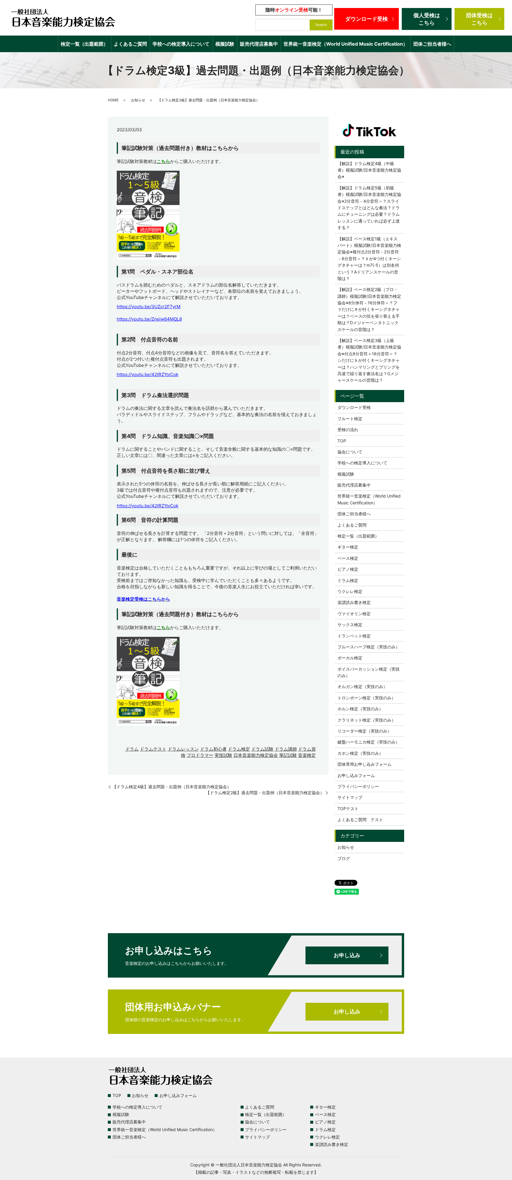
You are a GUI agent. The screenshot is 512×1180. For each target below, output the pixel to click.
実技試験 (223, 755)
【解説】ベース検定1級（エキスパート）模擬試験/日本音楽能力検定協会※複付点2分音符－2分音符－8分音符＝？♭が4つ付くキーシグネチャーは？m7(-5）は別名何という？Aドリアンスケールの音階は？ (369, 258)
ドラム (132, 749)
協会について (349, 451)
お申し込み (347, 955)
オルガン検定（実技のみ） (362, 686)
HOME (113, 100)
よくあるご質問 (130, 44)
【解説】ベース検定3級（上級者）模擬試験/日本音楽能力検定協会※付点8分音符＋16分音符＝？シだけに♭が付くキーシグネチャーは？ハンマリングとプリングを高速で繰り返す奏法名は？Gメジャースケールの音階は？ (369, 360)
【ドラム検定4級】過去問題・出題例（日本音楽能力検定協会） (171, 786)
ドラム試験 (262, 749)
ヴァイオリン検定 (354, 613)
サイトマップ (349, 797)
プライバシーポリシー (358, 786)
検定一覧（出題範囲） (84, 44)
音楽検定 (307, 755)
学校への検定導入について (181, 44)
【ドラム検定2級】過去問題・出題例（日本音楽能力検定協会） (265, 792)
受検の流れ (347, 429)
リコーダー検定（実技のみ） (364, 730)
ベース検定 (347, 558)
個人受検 (426, 19)
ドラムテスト (153, 749)
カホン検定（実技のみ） (360, 753)
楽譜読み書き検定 (354, 602)
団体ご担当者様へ (432, 44)
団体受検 (479, 19)
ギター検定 (347, 546)
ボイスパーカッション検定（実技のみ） (368, 672)
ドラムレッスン (183, 749)
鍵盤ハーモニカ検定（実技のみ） (368, 741)
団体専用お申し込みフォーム (364, 764)
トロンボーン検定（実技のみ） (366, 697)
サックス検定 (349, 624)
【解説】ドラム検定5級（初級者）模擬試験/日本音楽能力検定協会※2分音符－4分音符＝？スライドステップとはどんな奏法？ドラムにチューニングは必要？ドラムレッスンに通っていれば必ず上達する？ (369, 207)
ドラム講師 (286, 749)
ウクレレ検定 (349, 591)
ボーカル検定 (349, 657)
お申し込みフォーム (356, 775)
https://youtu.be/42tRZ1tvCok (147, 374)
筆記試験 (288, 755)
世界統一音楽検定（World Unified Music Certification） (346, 44)
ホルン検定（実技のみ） (360, 708)
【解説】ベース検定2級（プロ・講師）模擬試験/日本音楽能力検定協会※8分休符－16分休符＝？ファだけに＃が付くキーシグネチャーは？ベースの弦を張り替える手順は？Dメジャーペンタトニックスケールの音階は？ (369, 309)
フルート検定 (349, 418)
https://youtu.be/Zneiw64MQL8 (149, 319)
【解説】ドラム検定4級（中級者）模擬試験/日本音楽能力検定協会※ (369, 170)
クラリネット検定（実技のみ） (366, 719)
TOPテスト (348, 808)
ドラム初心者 (213, 749)
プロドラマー (200, 755)
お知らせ (138, 100)
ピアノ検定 (347, 569)
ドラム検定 (239, 749)
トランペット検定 (354, 635)
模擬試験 (224, 44)
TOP (341, 440)
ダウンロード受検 (366, 19)
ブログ (343, 858)
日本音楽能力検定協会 (255, 755)
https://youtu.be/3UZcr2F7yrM (148, 306)
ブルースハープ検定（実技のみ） (368, 646)
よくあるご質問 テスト (360, 819)
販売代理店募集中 (259, 44)
